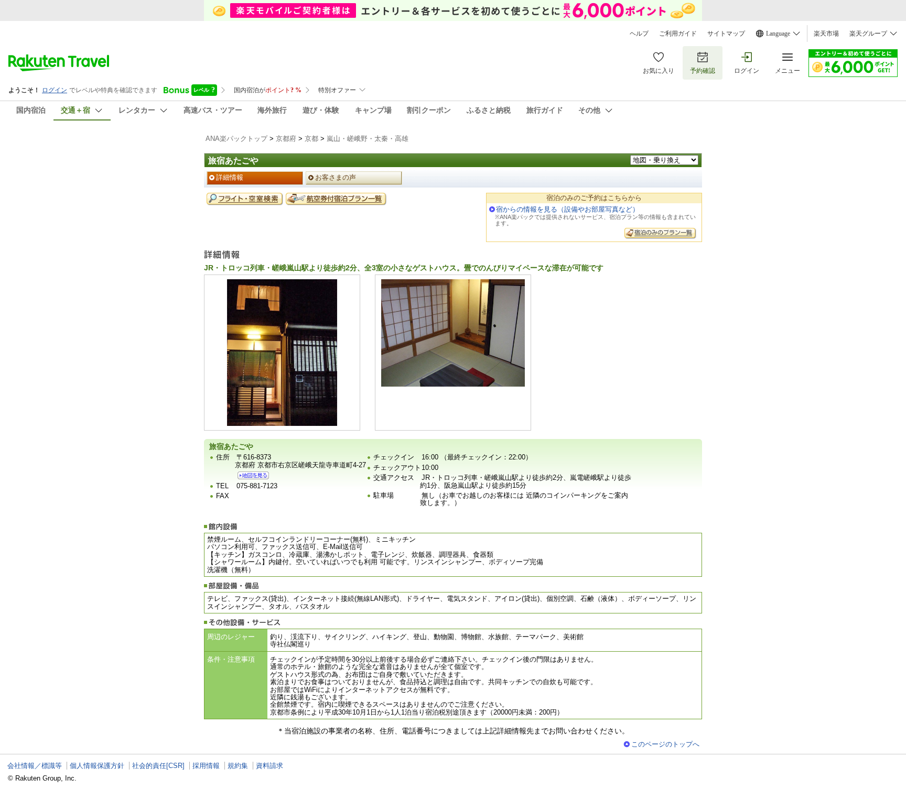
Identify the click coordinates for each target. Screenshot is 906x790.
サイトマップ (726, 33)
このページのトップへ (665, 744)
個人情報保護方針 (97, 766)
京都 (311, 138)
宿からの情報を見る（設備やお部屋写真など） (567, 209)
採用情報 (206, 766)
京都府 (286, 138)
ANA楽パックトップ (236, 138)
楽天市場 (826, 33)
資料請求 (269, 766)
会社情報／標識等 (34, 766)
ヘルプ (639, 33)
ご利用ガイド (678, 33)
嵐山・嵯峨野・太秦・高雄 (367, 138)
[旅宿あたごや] (253, 475)
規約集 (238, 766)
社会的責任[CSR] (158, 766)
